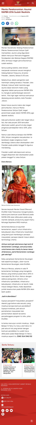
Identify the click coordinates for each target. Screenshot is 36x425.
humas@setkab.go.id (7, 406)
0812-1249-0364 (8, 401)
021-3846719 (7, 397)
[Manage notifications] (31, 420)
